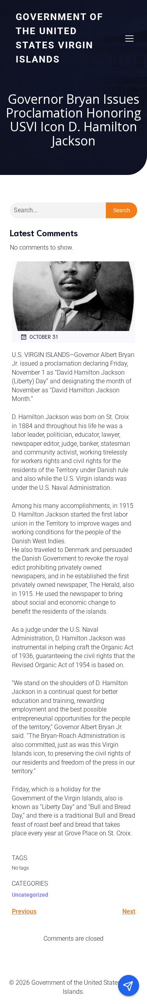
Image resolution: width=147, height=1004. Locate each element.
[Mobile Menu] (129, 38)
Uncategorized (30, 895)
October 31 (43, 336)
